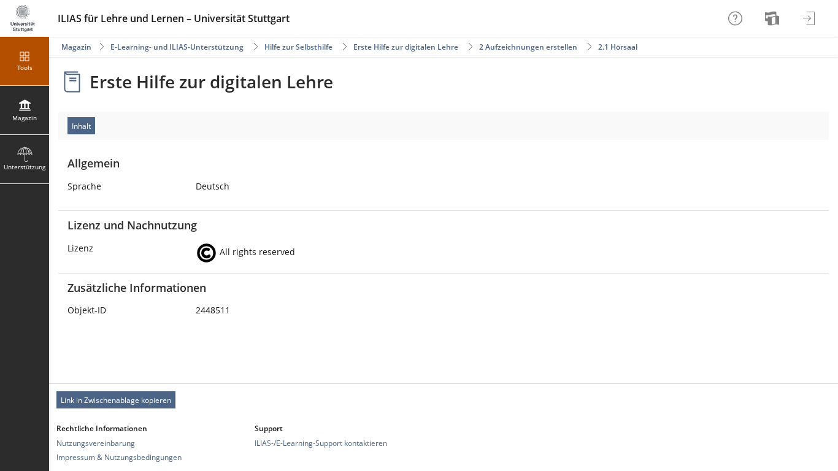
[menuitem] (773, 18)
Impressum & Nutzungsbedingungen (119, 457)
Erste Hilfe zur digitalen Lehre (405, 47)
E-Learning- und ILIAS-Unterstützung (177, 47)
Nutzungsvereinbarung (95, 443)
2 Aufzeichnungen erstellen (528, 47)
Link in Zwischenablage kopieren (116, 400)
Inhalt (81, 126)
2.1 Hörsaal (617, 47)
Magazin (76, 47)
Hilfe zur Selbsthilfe (298, 47)
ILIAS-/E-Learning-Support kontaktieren (321, 443)
